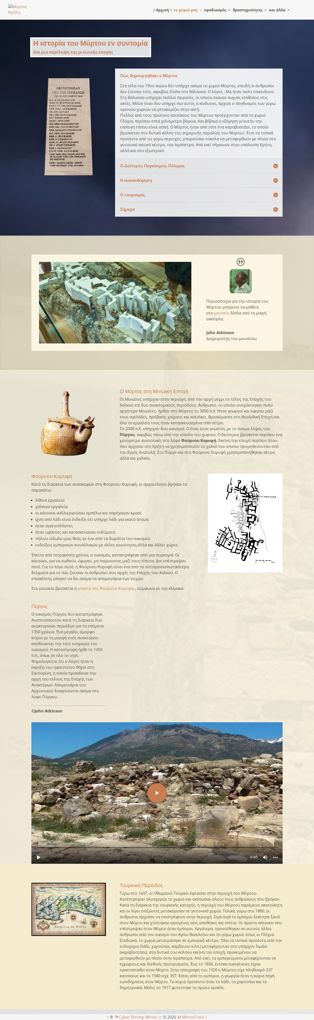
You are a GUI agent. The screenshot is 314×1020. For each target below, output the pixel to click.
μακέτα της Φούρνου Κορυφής (106, 588)
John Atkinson (220, 332)
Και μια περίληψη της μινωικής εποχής (73, 52)
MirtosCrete (192, 1017)
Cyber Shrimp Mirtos (137, 1017)
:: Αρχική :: (162, 10)
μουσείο (222, 313)
